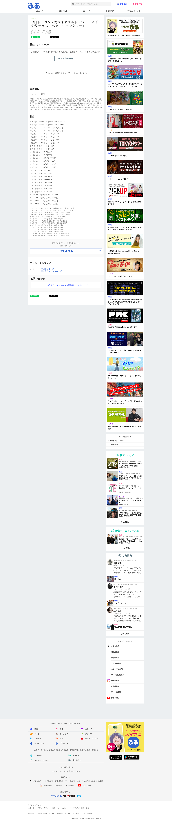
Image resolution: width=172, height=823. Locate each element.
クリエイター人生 (133, 11)
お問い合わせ (87, 813)
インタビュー (39, 743)
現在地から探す (67, 58)
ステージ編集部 (117, 669)
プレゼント (64, 743)
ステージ (88, 729)
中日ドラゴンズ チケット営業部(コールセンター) (67, 285)
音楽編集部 (115, 657)
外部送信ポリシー (63, 813)
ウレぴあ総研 (113, 444)
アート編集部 (116, 663)
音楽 (61, 729)
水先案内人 (110, 11)
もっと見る (125, 521)
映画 (36, 729)
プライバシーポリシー (45, 813)
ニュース (39, 11)
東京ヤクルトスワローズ (51, 271)
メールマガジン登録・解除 (79, 808)
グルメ (62, 738)
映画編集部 (115, 652)
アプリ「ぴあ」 (43, 808)
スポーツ (88, 734)
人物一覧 (31, 808)
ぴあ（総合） (116, 646)
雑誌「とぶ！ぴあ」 (59, 808)
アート (37, 734)
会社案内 (31, 813)
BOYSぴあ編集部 (117, 675)
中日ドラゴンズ (47, 269)
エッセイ (86, 11)
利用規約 (76, 813)
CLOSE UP (63, 11)
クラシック (64, 734)
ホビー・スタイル (91, 738)
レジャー (38, 738)
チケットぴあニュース (116, 440)
